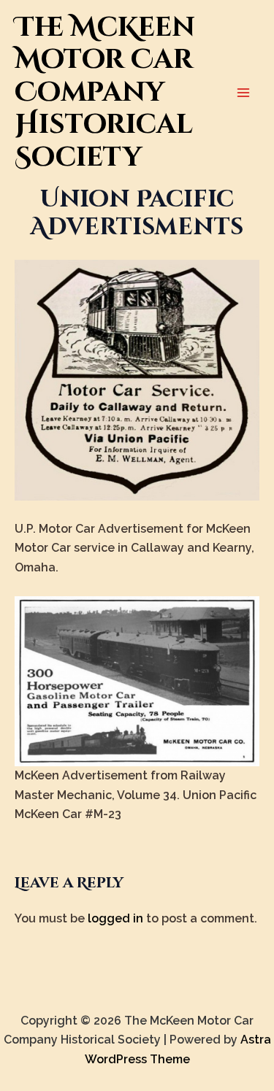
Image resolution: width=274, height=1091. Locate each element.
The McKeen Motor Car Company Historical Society (105, 92)
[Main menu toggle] (243, 93)
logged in (115, 918)
